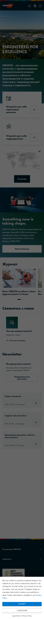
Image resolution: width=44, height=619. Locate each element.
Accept (22, 604)
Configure (22, 611)
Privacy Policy (27, 616)
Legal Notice (16, 616)
